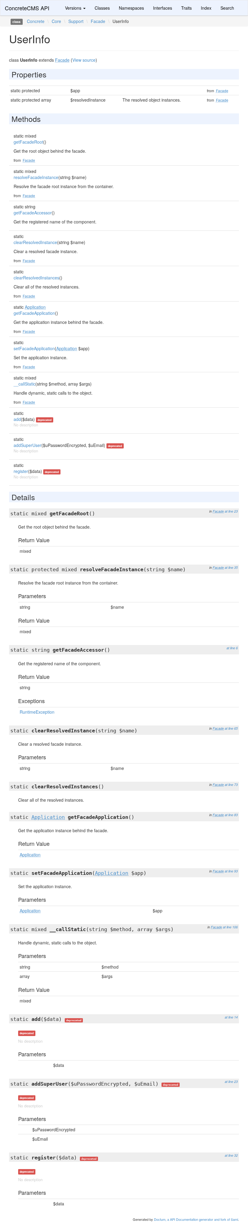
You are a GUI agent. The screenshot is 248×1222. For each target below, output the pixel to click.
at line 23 (231, 511)
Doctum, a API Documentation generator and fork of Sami (196, 1219)
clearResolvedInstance (35, 242)
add (17, 419)
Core (56, 21)
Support (75, 21)
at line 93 (231, 871)
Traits (186, 8)
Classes (102, 8)
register (21, 471)
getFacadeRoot (28, 142)
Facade (98, 21)
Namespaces (131, 8)
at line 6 (232, 648)
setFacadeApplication (34, 348)
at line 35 (231, 567)
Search (227, 8)
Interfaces (162, 8)
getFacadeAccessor (33, 213)
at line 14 (231, 1017)
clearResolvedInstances (36, 278)
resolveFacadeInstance (36, 177)
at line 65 (231, 728)
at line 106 (230, 927)
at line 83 (231, 815)
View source (84, 60)
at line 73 (231, 784)
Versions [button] (74, 8)
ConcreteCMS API (27, 8)
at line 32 (231, 1155)
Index (206, 8)
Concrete (35, 21)
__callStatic (24, 384)
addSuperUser (27, 445)
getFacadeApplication (34, 313)
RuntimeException (37, 712)
